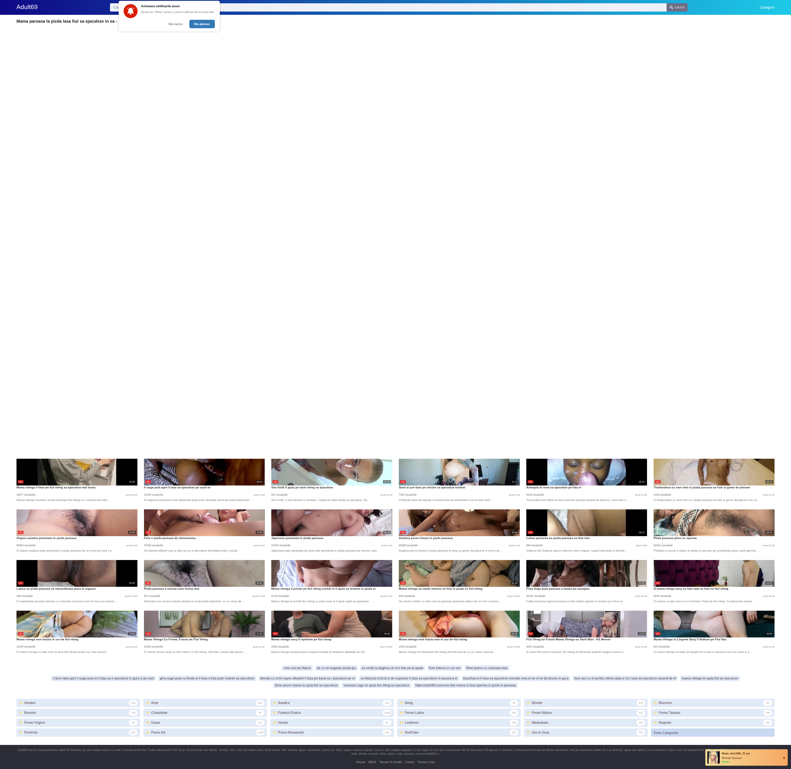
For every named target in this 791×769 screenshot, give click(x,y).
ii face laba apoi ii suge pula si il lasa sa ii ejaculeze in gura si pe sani (103, 678)
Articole (360, 762)
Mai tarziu (175, 24)
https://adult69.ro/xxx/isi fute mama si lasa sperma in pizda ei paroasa (465, 685)
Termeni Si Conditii (390, 762)
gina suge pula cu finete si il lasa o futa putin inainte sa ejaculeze (207, 678)
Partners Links (426, 762)
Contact (409, 762)
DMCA (372, 762)
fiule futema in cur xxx (445, 668)
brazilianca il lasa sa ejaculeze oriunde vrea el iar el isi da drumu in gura (516, 678)
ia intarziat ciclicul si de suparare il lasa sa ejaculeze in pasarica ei (409, 678)
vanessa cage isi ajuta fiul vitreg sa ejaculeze (377, 685)
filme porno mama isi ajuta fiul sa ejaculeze (306, 685)
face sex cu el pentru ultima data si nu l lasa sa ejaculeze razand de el (625, 678)
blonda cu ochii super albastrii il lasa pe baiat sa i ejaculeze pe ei (307, 678)
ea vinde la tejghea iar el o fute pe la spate (392, 668)
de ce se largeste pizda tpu (336, 668)
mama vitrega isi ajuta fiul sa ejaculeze (710, 678)
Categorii (767, 7)
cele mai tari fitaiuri (297, 668)
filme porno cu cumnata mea (487, 668)
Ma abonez (202, 24)
